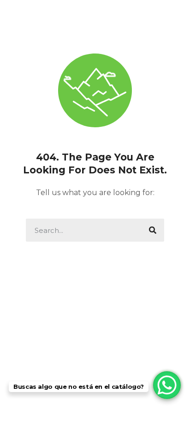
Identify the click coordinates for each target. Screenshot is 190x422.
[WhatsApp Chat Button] (167, 385)
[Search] (152, 230)
